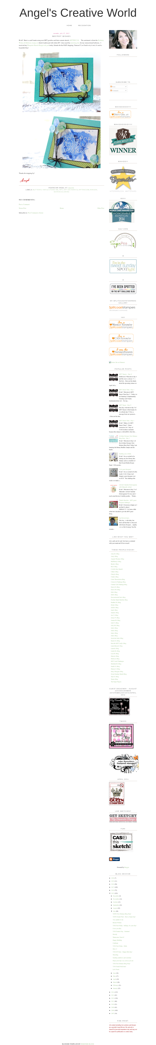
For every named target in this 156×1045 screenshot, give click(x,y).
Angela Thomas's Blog (117, 559)
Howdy (115, 934)
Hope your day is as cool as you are (123, 961)
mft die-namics (71, 190)
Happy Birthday (117, 940)
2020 (113, 878)
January (115, 988)
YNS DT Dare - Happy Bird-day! (122, 952)
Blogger (126, 867)
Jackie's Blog (114, 607)
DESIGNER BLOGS (87, 1044)
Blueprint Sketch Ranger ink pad (38, 45)
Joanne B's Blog (115, 620)
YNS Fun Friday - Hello (120, 946)
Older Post (100, 208)
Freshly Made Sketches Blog (119, 600)
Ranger (93, 190)
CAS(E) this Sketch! (117, 569)
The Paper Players (116, 682)
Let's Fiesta (116, 969)
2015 (113, 893)
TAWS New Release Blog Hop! (122, 914)
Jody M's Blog (115, 625)
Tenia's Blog (114, 679)
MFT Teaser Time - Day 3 (126, 390)
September (116, 905)
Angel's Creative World (78, 12)
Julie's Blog (114, 636)
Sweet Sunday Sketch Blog (119, 674)
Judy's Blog (114, 628)
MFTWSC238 (74, 40)
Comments (115, 91)
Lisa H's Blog (115, 653)
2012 (113, 998)
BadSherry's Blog (116, 561)
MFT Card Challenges (117, 661)
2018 (113, 884)
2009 (113, 1007)
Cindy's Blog (114, 577)
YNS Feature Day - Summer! (121, 931)
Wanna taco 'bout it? (118, 937)
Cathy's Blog (114, 572)
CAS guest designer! (125, 469)
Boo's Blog (114, 566)
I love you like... (117, 928)
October (115, 902)
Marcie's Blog (115, 656)
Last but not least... (124, 518)
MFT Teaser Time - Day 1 (126, 420)
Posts (113, 87)
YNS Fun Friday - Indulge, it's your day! (124, 925)
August (115, 908)
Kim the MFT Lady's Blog (118, 643)
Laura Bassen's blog (116, 646)
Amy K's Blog (115, 554)
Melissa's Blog (115, 659)
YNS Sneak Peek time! (119, 966)
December (116, 896)
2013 (113, 995)
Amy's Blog (114, 556)
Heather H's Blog (116, 602)
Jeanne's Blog (115, 613)
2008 (113, 1010)
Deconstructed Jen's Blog (118, 597)
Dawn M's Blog (115, 589)
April (114, 979)
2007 (113, 1013)
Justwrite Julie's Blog (117, 638)
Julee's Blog (114, 630)
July (114, 911)
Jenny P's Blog (115, 618)
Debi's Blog (114, 595)
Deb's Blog (114, 592)
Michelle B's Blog (116, 664)
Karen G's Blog (115, 641)
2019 (113, 881)
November (116, 899)
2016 (113, 890)
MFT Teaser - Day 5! (125, 405)
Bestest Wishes (117, 923)
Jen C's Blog (114, 615)
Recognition (84, 25)
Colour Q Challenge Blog (118, 582)
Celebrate (115, 943)
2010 (113, 1004)
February (116, 985)
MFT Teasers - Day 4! (125, 374)
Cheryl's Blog (115, 574)
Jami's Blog (114, 610)
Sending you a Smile (125, 454)
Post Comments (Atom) (35, 213)
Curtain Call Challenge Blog (119, 584)
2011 (113, 1001)
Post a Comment (24, 204)
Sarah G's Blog (115, 666)
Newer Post (22, 208)
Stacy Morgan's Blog (117, 671)
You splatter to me (118, 920)
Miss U (115, 949)
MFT (61, 190)
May (114, 976)
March (115, 982)
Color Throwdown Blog (118, 579)
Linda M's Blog (115, 651)
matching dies (75, 43)
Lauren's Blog (115, 648)
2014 (113, 992)
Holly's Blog (114, 605)
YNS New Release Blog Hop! (121, 963)
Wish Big (115, 955)
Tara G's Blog (115, 676)
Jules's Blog (114, 633)
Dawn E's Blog (115, 587)
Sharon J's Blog (115, 669)
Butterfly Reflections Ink (45, 190)
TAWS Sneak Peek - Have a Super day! (124, 917)
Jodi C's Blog (115, 623)
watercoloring (61, 192)
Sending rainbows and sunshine (122, 958)
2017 (113, 887)
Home (69, 25)
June (114, 973)
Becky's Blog (115, 564)
